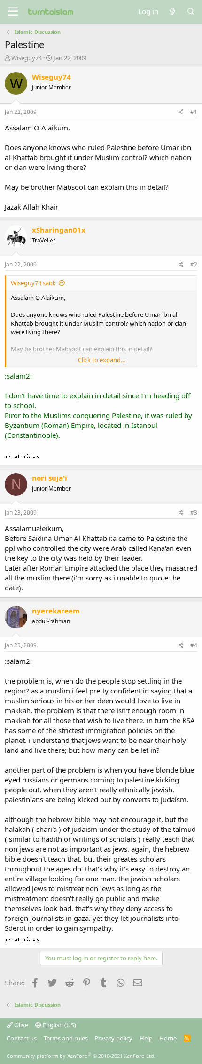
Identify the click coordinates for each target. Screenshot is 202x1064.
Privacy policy (113, 1038)
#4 (193, 645)
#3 (193, 512)
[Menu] (13, 12)
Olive (20, 1025)
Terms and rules (66, 1038)
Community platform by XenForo (81, 1055)
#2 (193, 264)
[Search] (191, 11)
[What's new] (172, 11)
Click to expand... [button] (101, 359)
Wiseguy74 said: (33, 283)
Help (146, 1038)
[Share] (181, 112)
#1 (193, 112)
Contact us (22, 1038)
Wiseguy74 (26, 58)
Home (168, 1038)
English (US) (58, 1025)
